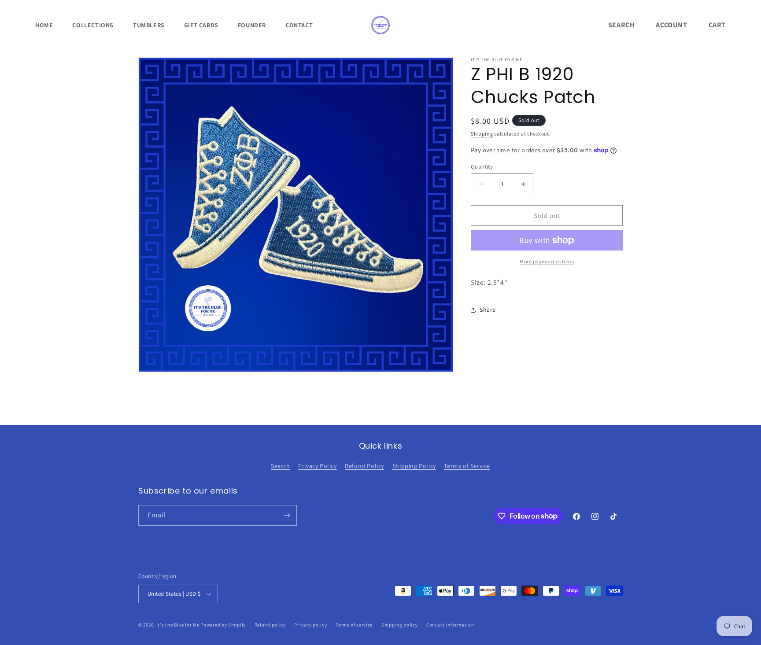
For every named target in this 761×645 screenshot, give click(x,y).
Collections (93, 25)
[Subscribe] (286, 515)
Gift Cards (201, 25)
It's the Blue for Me (177, 625)
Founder (252, 25)
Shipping (482, 133)
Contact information (450, 625)
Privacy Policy (317, 466)
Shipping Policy (414, 466)
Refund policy (270, 625)
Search (280, 466)
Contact (299, 25)
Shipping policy (399, 625)
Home (44, 25)
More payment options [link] (547, 261)
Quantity (482, 166)
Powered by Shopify (223, 625)
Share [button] (488, 309)
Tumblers (149, 25)
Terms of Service (467, 466)
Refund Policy (364, 466)
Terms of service (354, 625)
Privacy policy (310, 625)
